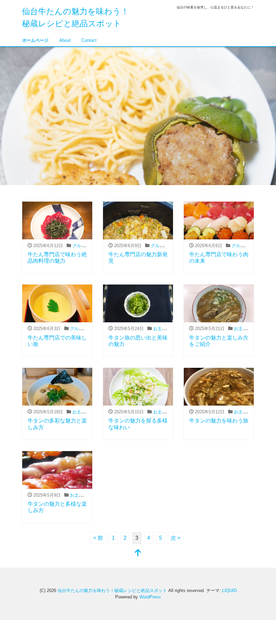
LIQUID (229, 590)
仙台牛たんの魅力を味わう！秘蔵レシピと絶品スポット (112, 590)
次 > (175, 538)
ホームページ (35, 40)
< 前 (98, 538)
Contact (89, 40)
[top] (138, 553)
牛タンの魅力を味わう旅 (218, 420)
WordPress (150, 596)
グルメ (78, 245)
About (65, 40)
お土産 (159, 328)
